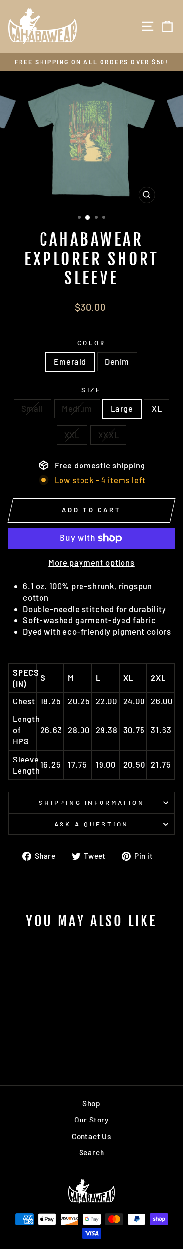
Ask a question (91, 824)
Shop (91, 1103)
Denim (117, 361)
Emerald (70, 361)
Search (91, 1152)
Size (91, 390)
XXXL (108, 435)
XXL (72, 435)
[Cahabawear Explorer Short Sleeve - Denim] (45, 1052)
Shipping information (92, 802)
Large (122, 408)
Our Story (91, 1119)
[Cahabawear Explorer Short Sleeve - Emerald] (34, 1052)
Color (91, 343)
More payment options (91, 562)
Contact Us (91, 1136)
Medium (77, 408)
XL (157, 408)
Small (32, 408)
